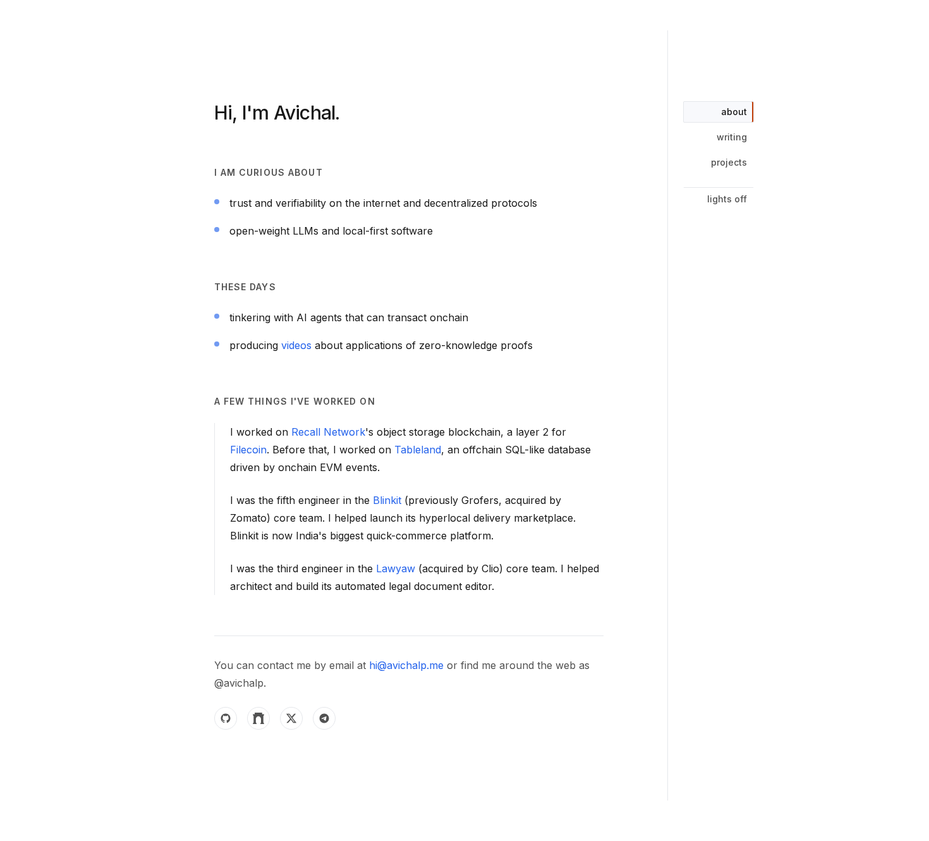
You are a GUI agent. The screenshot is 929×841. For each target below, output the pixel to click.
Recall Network (328, 432)
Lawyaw (395, 568)
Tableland (417, 449)
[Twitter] (291, 718)
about (734, 111)
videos (296, 345)
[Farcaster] (258, 718)
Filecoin (248, 449)
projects (729, 162)
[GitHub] (225, 718)
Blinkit (387, 500)
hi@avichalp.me (406, 665)
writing (732, 137)
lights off (727, 198)
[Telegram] (324, 718)
